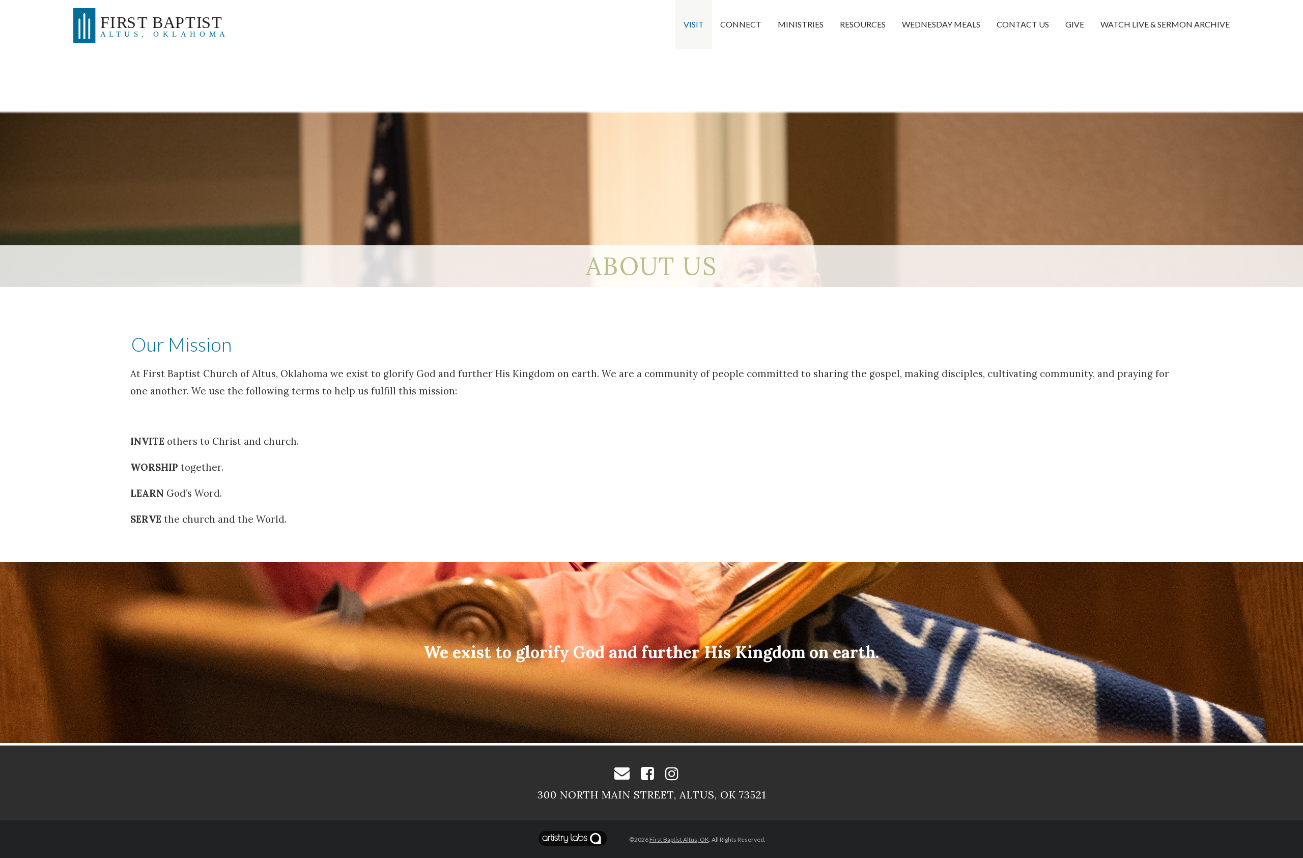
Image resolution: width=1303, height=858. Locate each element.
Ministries (801, 24)
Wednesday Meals (941, 24)
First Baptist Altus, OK (679, 839)
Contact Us (1023, 24)
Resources (863, 24)
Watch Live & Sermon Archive (1165, 24)
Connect (740, 24)
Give (1074, 24)
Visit (694, 24)
